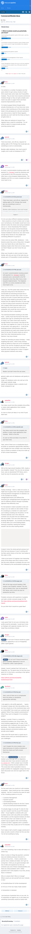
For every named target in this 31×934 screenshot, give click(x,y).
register (15, 73)
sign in (10, 73)
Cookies (19, 930)
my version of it (5, 763)
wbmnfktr (18, 427)
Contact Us (13, 930)
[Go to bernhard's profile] (2, 687)
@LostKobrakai (13, 757)
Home (2, 8)
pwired (17, 196)
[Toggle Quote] (3, 196)
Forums (8, 8)
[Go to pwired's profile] (2, 138)
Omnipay (11, 172)
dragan (18, 581)
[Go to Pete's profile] (2, 82)
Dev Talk (12, 22)
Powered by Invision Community (15, 931)
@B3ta (4, 639)
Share (7, 910)
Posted (9, 83)
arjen (17, 269)
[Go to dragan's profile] (2, 464)
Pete (4, 20)
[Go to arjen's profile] (2, 166)
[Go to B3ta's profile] (2, 576)
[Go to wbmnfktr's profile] (2, 401)
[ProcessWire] (8, 3)
